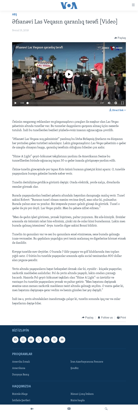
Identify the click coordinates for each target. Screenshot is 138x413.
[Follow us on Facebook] (15, 340)
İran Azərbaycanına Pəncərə (87, 362)
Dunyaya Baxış (20, 374)
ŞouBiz (74, 368)
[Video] (32, 409)
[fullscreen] (122, 103)
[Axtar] (106, 409)
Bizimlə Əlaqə (20, 394)
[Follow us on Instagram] (23, 340)
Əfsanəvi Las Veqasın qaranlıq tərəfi (39, 47)
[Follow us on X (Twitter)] (39, 340)
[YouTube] (69, 409)
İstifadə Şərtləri (21, 400)
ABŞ (14, 14)
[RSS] (46, 340)
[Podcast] (54, 340)
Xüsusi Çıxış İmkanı (82, 394)
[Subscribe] (62, 340)
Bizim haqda (78, 400)
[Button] (120, 38)
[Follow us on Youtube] (31, 340)
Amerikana (18, 368)
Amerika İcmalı (21, 362)
